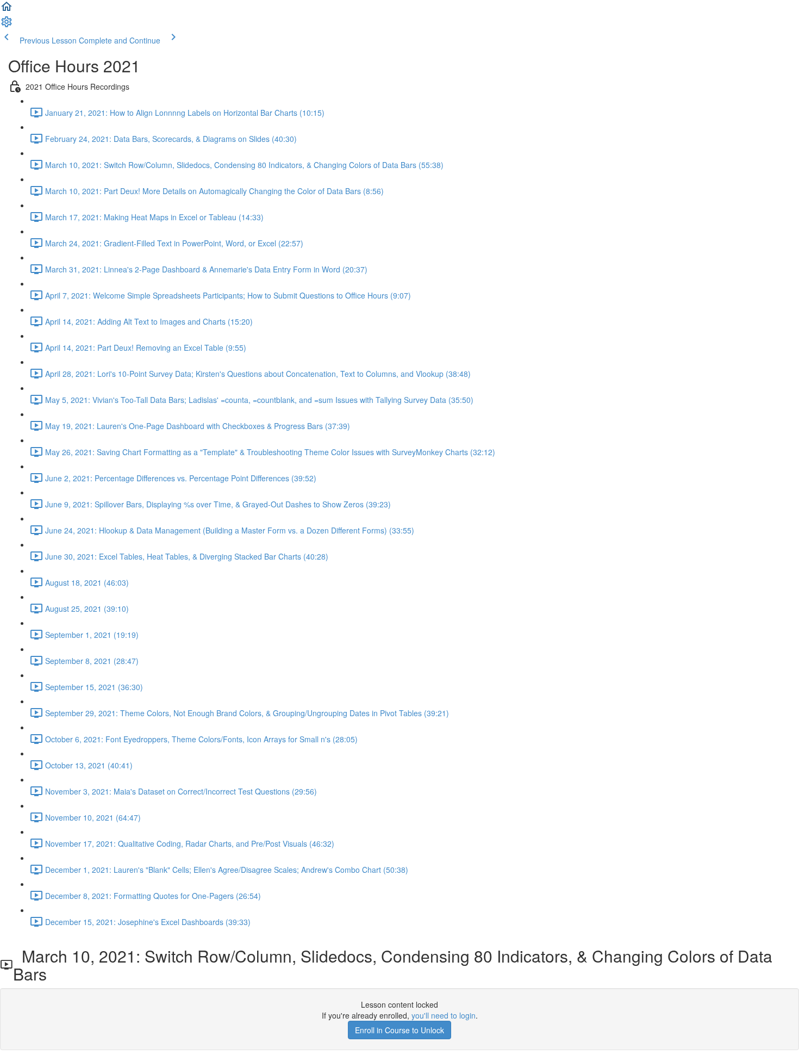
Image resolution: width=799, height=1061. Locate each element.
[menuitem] (6, 25)
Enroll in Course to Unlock (399, 1030)
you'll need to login (443, 1015)
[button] (6, 9)
